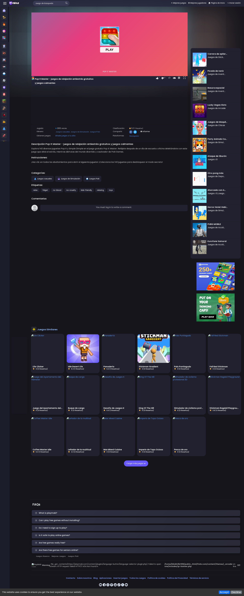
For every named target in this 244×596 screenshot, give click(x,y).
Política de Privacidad (177, 578)
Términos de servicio (199, 578)
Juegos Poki (95, 132)
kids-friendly (86, 190)
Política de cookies (156, 578)
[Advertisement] (19, 47)
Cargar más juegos (135, 463)
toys (111, 190)
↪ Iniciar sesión (234, 3)
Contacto (70, 578)
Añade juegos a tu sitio (65, 135)
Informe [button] (146, 131)
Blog (95, 578)
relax (35, 190)
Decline (236, 592)
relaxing (100, 190)
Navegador (134, 136)
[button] (185, 78)
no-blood (57, 190)
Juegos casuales (63, 132)
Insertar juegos (120, 578)
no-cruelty (71, 190)
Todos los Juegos (137, 578)
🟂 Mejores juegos (178, 3)
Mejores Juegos (59, 556)
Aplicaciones (105, 578)
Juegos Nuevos (42, 556)
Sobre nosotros (84, 578)
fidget (45, 190)
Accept (224, 592)
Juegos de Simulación (80, 132)
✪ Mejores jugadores (197, 3)
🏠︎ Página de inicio (216, 3)
